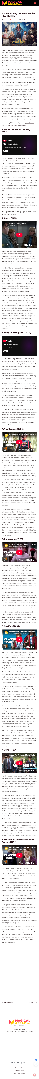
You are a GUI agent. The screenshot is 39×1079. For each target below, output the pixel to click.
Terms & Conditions (19, 1073)
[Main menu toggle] (35, 3)
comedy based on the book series (13, 361)
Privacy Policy (19, 1070)
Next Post (32, 1002)
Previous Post (7, 1002)
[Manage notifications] (34, 1075)
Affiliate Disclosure (19, 1068)
